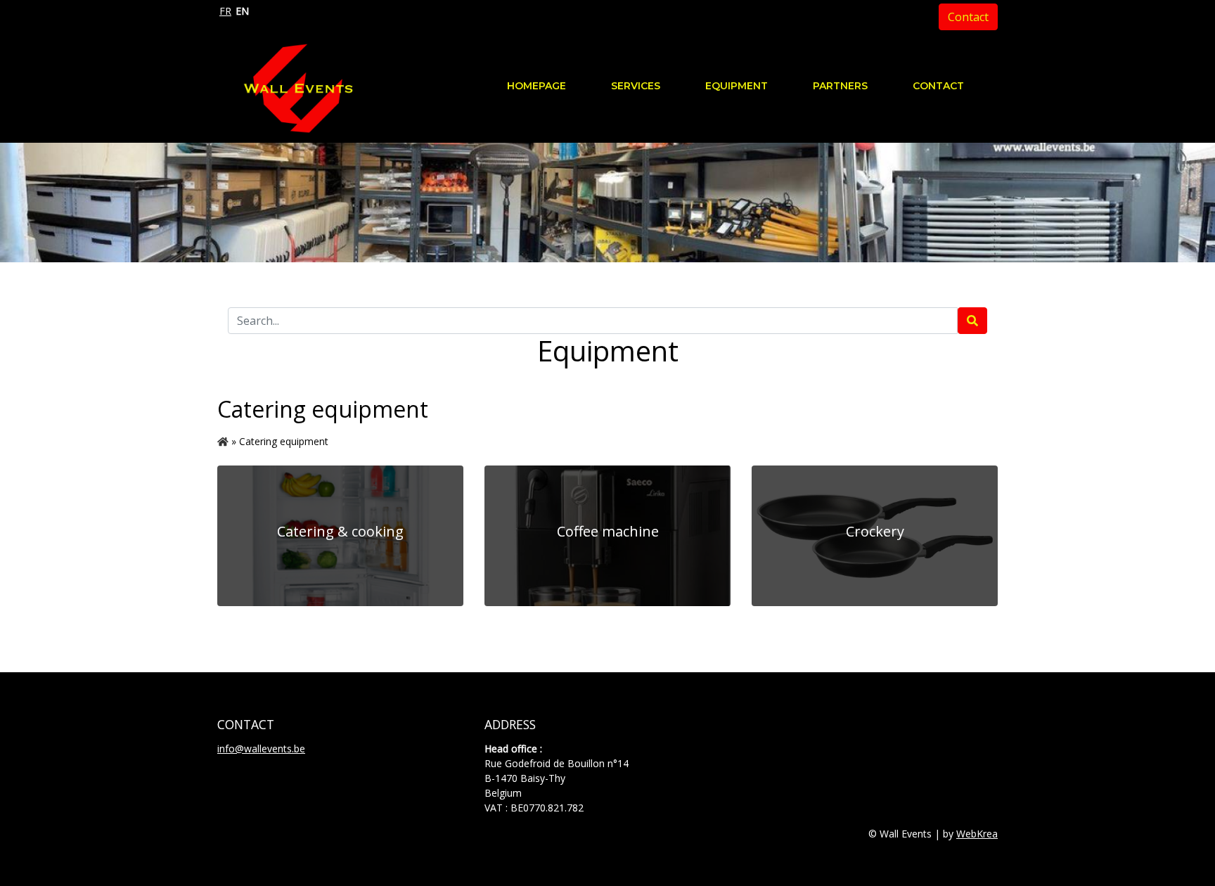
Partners (840, 85)
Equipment (736, 85)
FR (225, 11)
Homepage (536, 85)
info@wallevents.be (261, 748)
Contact (968, 17)
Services (635, 85)
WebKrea (977, 833)
